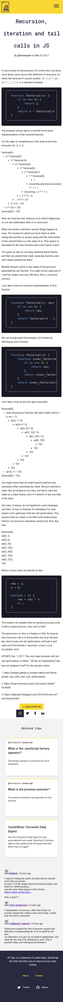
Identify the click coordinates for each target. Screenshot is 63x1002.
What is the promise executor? (29, 789)
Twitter (26, 987)
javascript (27, 742)
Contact (39, 975)
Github (44, 987)
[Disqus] (31, 906)
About (25, 975)
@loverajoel (24, 55)
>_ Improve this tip (31, 706)
